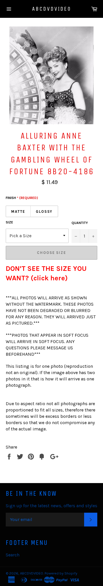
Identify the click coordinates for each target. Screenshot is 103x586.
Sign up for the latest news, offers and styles (51, 505)
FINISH (22, 198)
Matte (18, 211)
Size (9, 222)
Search (12, 555)
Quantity (80, 223)
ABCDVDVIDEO (51, 8)
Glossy (44, 211)
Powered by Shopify (61, 573)
